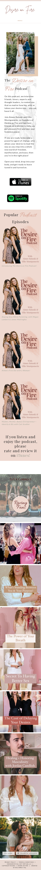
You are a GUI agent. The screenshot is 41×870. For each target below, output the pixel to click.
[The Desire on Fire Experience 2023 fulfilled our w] (20, 543)
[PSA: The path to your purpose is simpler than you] (20, 585)
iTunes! (23, 455)
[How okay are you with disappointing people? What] (20, 753)
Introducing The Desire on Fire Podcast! (19, 266)
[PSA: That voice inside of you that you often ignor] (20, 795)
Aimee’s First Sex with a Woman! (16, 370)
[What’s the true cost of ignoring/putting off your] (20, 711)
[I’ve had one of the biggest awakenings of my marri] (20, 837)
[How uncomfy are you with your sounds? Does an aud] (20, 627)
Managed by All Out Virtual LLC (19, 864)
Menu (20, 20)
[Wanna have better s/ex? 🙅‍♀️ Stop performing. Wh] (20, 669)
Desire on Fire (20, 9)
